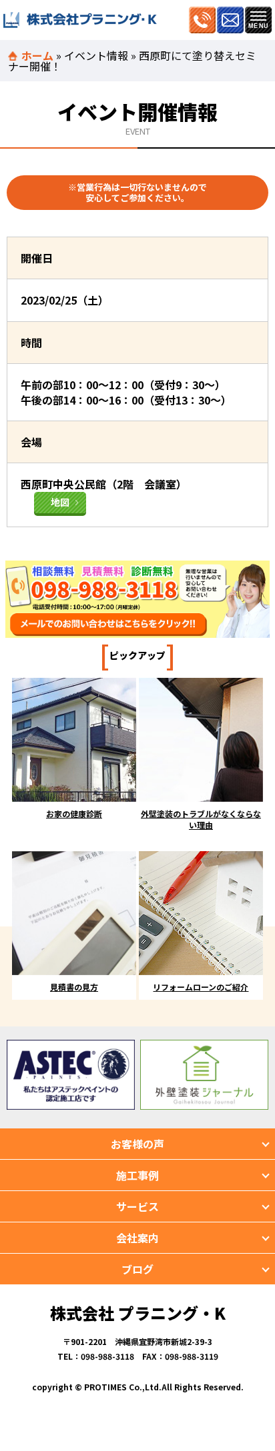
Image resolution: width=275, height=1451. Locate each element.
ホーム (37, 55)
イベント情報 (96, 55)
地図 (60, 502)
